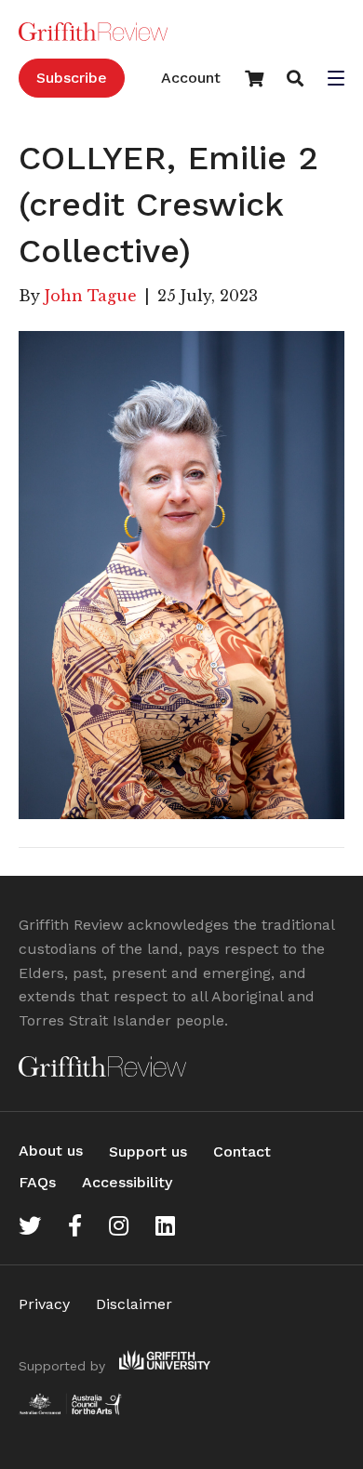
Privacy (44, 1304)
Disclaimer (134, 1304)
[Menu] (336, 80)
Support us (148, 1151)
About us (51, 1150)
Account (191, 77)
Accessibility (127, 1182)
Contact (242, 1151)
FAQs (37, 1182)
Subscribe (71, 77)
